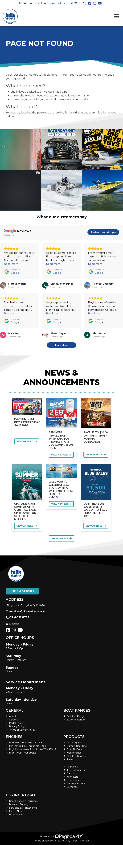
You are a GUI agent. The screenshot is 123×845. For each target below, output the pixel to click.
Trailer (70, 759)
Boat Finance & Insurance (23, 801)
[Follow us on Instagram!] (14, 630)
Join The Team (38, 3)
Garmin (71, 773)
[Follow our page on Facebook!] (90, 3)
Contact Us (57, 3)
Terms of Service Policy (22, 729)
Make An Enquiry (18, 804)
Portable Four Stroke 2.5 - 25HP (26, 742)
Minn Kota (72, 776)
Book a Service (22, 591)
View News (59, 538)
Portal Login (16, 723)
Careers (13, 719)
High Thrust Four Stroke (22, 752)
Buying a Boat (21, 795)
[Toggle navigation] (117, 16)
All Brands (72, 766)
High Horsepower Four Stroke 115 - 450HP (32, 749)
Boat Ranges (76, 710)
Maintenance (74, 752)
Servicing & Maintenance (23, 807)
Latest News (16, 811)
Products (74, 737)
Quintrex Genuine (76, 756)
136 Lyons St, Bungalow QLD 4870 (25, 605)
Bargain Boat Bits (76, 746)
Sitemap (84, 840)
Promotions (15, 814)
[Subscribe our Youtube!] (21, 630)
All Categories (74, 742)
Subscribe (14, 623)
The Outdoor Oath (77, 770)
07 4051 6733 (19, 617)
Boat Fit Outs (74, 749)
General (15, 710)
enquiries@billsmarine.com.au (27, 611)
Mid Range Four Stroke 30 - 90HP (28, 746)
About (23, 3)
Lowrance (72, 786)
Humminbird (74, 780)
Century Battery (76, 783)
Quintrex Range (76, 716)
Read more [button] (11, 263)
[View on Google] (3, 285)
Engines (14, 737)
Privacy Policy (17, 726)
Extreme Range (76, 719)
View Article (25, 441)
